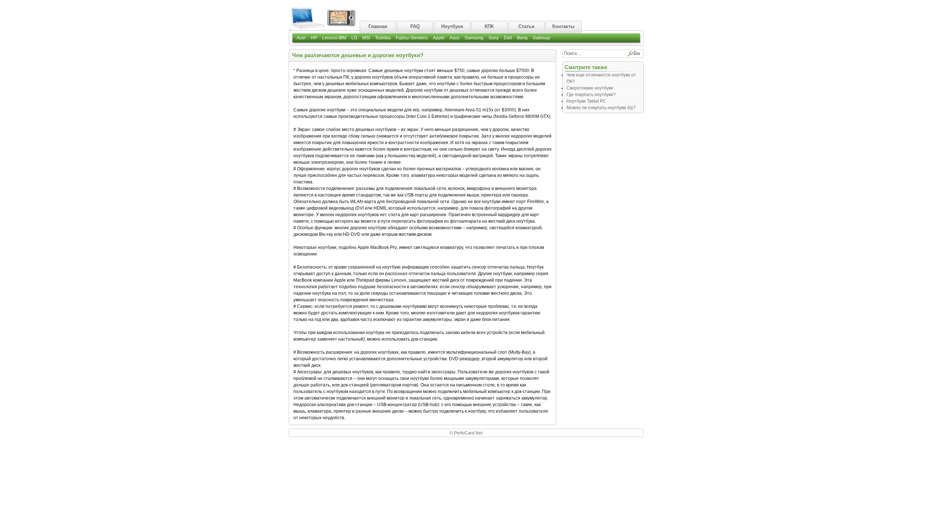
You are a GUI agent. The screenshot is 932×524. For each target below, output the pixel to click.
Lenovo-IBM (334, 37)
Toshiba (383, 37)
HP (314, 37)
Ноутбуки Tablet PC (586, 101)
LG (354, 37)
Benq (522, 37)
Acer (301, 37)
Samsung (474, 37)
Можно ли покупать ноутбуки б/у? (601, 107)
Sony (494, 37)
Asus (454, 37)
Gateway (541, 37)
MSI (366, 37)
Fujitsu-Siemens (412, 37)
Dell (508, 37)
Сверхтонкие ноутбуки (589, 88)
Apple (439, 37)
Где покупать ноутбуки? (591, 94)
